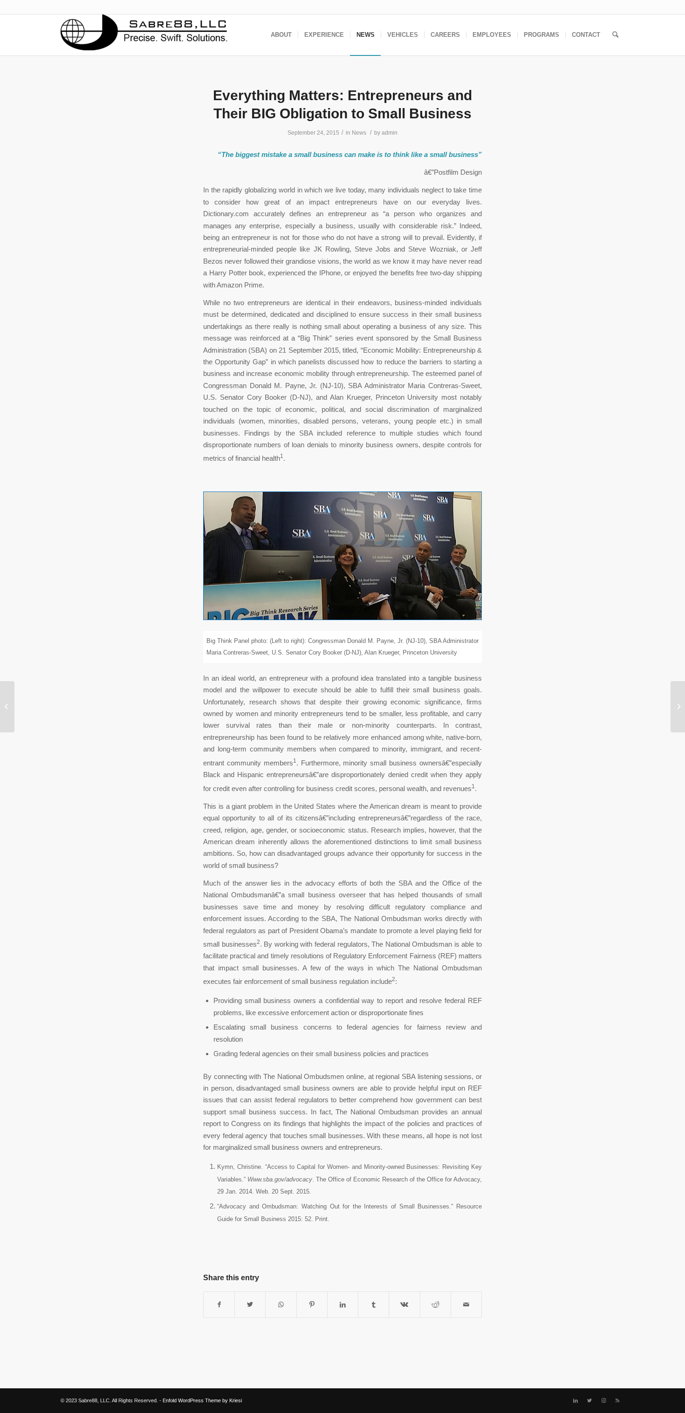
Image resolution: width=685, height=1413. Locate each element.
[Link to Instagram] (603, 1400)
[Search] (615, 34)
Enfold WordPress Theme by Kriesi (202, 1400)
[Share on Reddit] (435, 1304)
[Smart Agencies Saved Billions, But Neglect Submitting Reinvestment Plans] (7, 706)
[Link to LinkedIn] (575, 1400)
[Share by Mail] (466, 1304)
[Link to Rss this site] (617, 1400)
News (359, 133)
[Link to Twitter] (589, 1400)
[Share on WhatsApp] (281, 1304)
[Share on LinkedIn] (343, 1304)
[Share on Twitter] (250, 1304)
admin (389, 133)
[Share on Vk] (404, 1304)
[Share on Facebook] (219, 1304)
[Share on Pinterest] (312, 1304)
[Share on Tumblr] (373, 1304)
